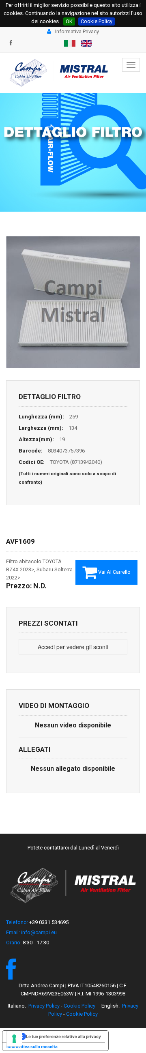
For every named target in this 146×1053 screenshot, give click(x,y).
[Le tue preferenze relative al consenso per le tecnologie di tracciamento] (14, 1039)
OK (69, 21)
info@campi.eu (39, 932)
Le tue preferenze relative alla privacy (63, 1036)
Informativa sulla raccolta (32, 1046)
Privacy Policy (44, 1006)
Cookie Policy (96, 21)
